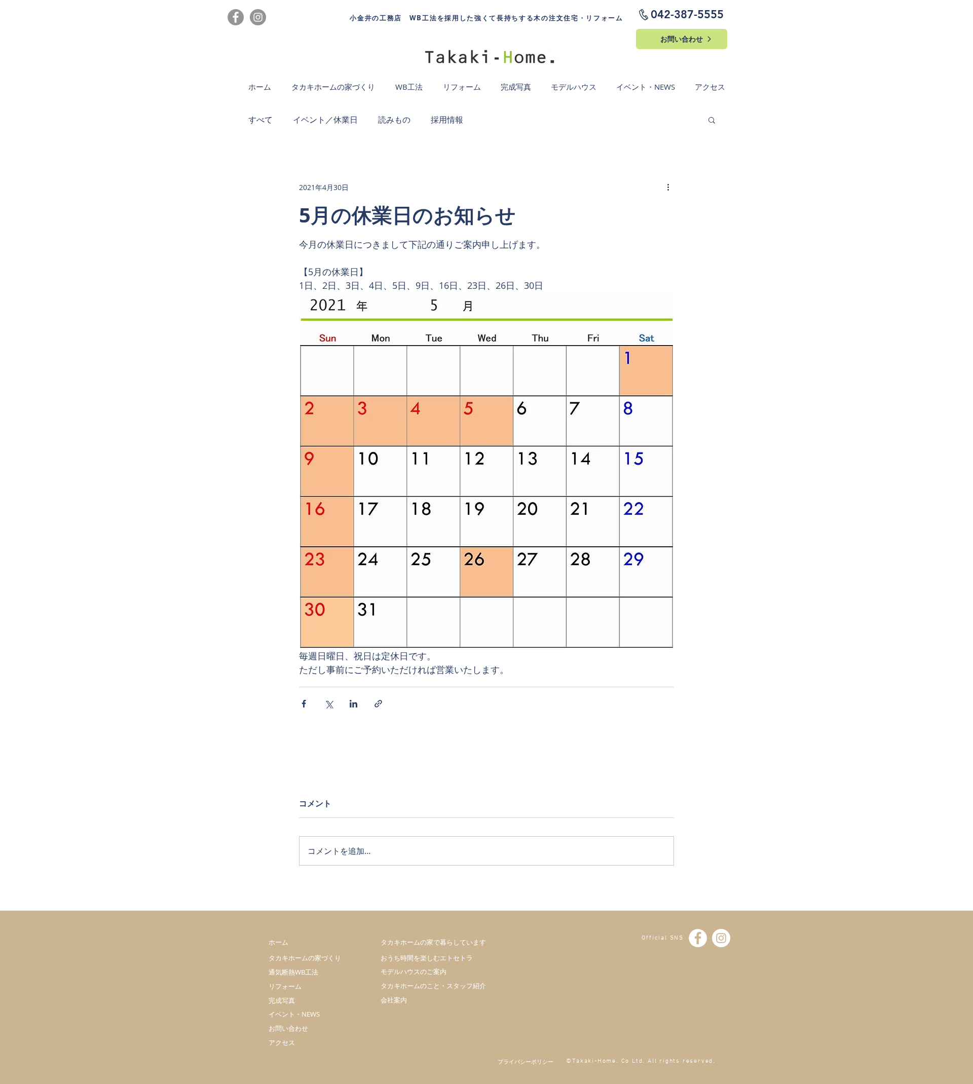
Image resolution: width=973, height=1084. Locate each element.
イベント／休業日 (325, 119)
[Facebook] (236, 17)
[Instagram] (258, 17)
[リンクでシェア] (378, 703)
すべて (260, 119)
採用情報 (447, 119)
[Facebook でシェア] (304, 703)
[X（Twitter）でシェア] (328, 703)
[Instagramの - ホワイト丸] (721, 938)
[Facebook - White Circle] (698, 938)
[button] (712, 120)
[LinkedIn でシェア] (353, 703)
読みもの (394, 119)
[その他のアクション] (668, 187)
